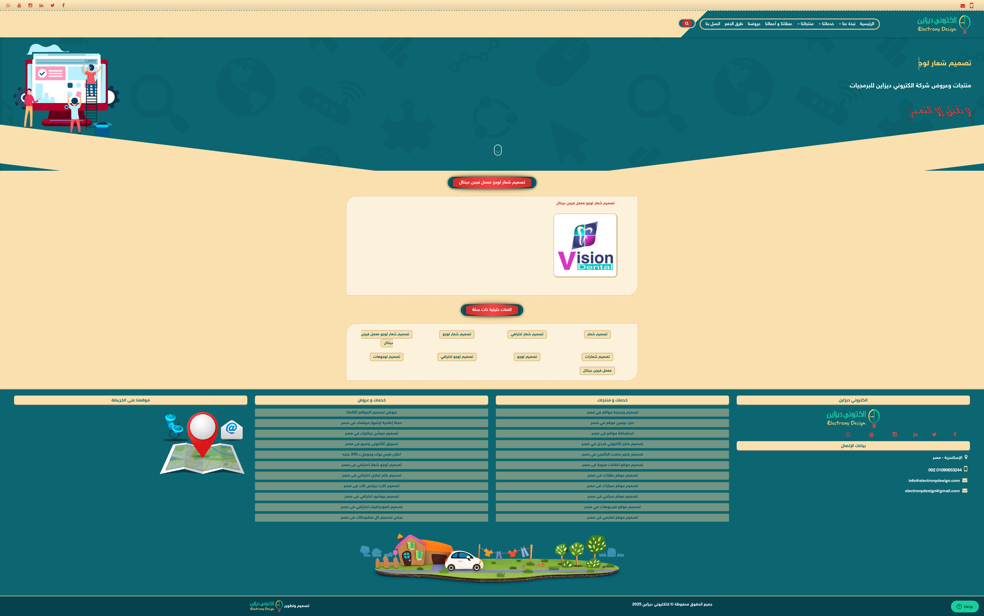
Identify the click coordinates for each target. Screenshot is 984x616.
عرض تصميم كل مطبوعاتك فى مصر (372, 517)
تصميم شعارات (597, 357)
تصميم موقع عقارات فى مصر (612, 475)
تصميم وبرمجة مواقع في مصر (612, 412)
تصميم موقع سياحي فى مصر (612, 496)
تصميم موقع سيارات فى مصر (612, 486)
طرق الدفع (734, 24)
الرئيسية (867, 24)
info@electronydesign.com (934, 481)
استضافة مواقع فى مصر (612, 433)
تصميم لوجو (527, 357)
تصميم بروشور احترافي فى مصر (371, 496)
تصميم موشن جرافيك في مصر (371, 433)
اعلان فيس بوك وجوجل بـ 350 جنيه (371, 454)
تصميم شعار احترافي (527, 334)
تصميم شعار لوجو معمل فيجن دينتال (585, 203)
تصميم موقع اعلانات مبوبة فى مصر (612, 465)
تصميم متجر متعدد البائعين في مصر (612, 454)
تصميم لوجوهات (386, 357)
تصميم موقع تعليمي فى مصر (612, 517)
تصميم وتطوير (296, 606)
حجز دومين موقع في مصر (612, 423)
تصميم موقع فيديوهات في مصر (612, 507)
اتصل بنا (712, 24)
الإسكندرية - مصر (947, 458)
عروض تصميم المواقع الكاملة (371, 412)
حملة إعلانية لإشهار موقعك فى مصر (371, 423)
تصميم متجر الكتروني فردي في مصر (612, 444)
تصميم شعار (597, 334)
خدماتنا (827, 24)
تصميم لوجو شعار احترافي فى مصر (372, 465)
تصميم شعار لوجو (457, 334)
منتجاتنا (806, 24)
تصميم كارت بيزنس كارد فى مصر (371, 486)
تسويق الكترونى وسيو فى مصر (371, 444)
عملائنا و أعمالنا (778, 24)
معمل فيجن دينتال (597, 371)
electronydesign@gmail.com (932, 491)
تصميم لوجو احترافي (457, 357)
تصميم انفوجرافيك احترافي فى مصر (372, 507)
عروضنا (754, 24)
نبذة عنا (848, 24)
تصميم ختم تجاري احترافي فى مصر (371, 475)
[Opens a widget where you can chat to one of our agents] (965, 607)
